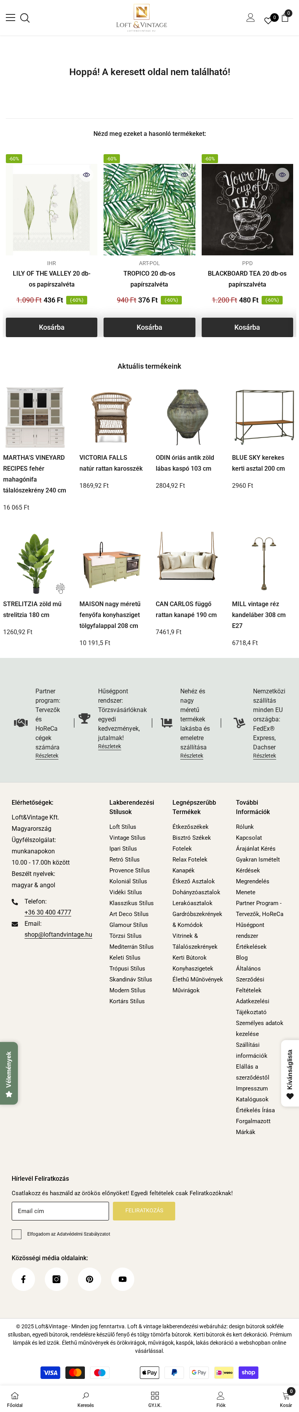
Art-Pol (149, 263)
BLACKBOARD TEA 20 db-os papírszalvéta (247, 279)
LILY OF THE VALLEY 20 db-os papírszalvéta (51, 279)
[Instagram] (56, 1279)
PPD (247, 263)
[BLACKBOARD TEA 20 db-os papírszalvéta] (247, 209)
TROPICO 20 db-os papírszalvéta (149, 279)
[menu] (10, 17)
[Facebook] (23, 1279)
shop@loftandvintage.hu (58, 934)
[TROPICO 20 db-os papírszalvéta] (149, 209)
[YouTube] (122, 1279)
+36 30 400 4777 (48, 912)
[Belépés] (250, 17)
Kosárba (52, 327)
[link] (86, 1398)
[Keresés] (25, 18)
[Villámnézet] (86, 175)
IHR (51, 263)
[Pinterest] (89, 1279)
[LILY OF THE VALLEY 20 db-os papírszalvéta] (51, 209)
